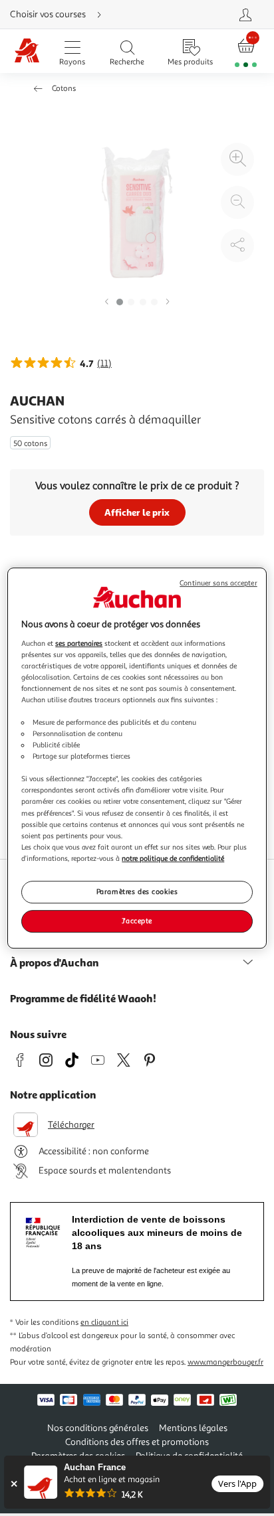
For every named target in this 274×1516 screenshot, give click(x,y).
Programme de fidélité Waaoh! (83, 998)
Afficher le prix (137, 512)
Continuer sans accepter (218, 583)
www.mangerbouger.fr (225, 1362)
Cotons (64, 89)
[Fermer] (13, 1483)
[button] (106, 302)
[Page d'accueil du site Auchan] (27, 51)
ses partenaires (78, 643)
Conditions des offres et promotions (137, 1442)
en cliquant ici (104, 1322)
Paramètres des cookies (137, 891)
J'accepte (137, 920)
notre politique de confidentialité (173, 858)
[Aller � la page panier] (245, 51)
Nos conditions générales (97, 1428)
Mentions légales (193, 1428)
